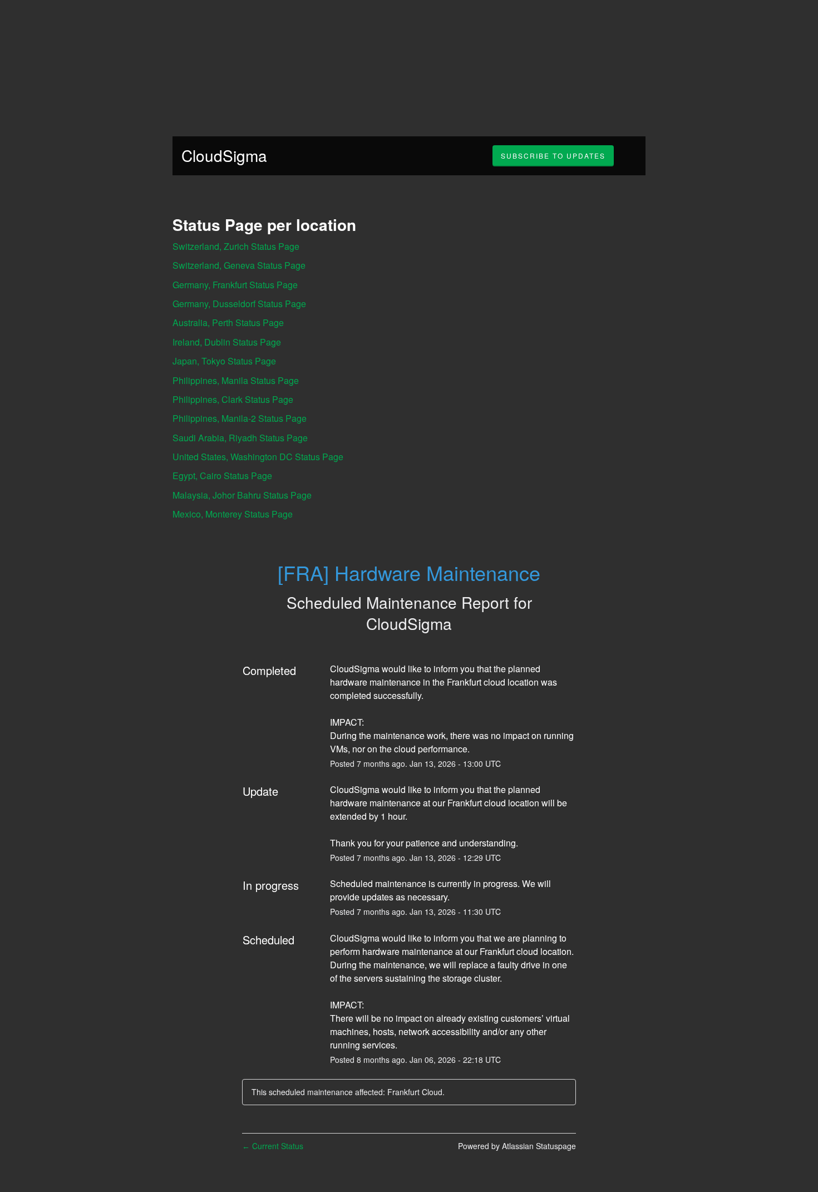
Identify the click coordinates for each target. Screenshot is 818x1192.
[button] (553, 155)
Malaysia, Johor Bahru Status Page (242, 495)
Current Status (272, 1145)
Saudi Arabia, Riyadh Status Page (240, 437)
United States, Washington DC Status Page (258, 456)
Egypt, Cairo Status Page (222, 475)
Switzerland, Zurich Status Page (236, 246)
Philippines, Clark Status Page (233, 399)
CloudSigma (224, 155)
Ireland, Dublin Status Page (227, 342)
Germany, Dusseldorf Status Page (239, 303)
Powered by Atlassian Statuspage (517, 1145)
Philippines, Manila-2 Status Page (240, 418)
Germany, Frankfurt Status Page (235, 284)
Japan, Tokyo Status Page (224, 360)
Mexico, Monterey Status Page (233, 514)
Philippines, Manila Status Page (236, 380)
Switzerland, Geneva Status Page (239, 265)
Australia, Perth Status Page (228, 322)
